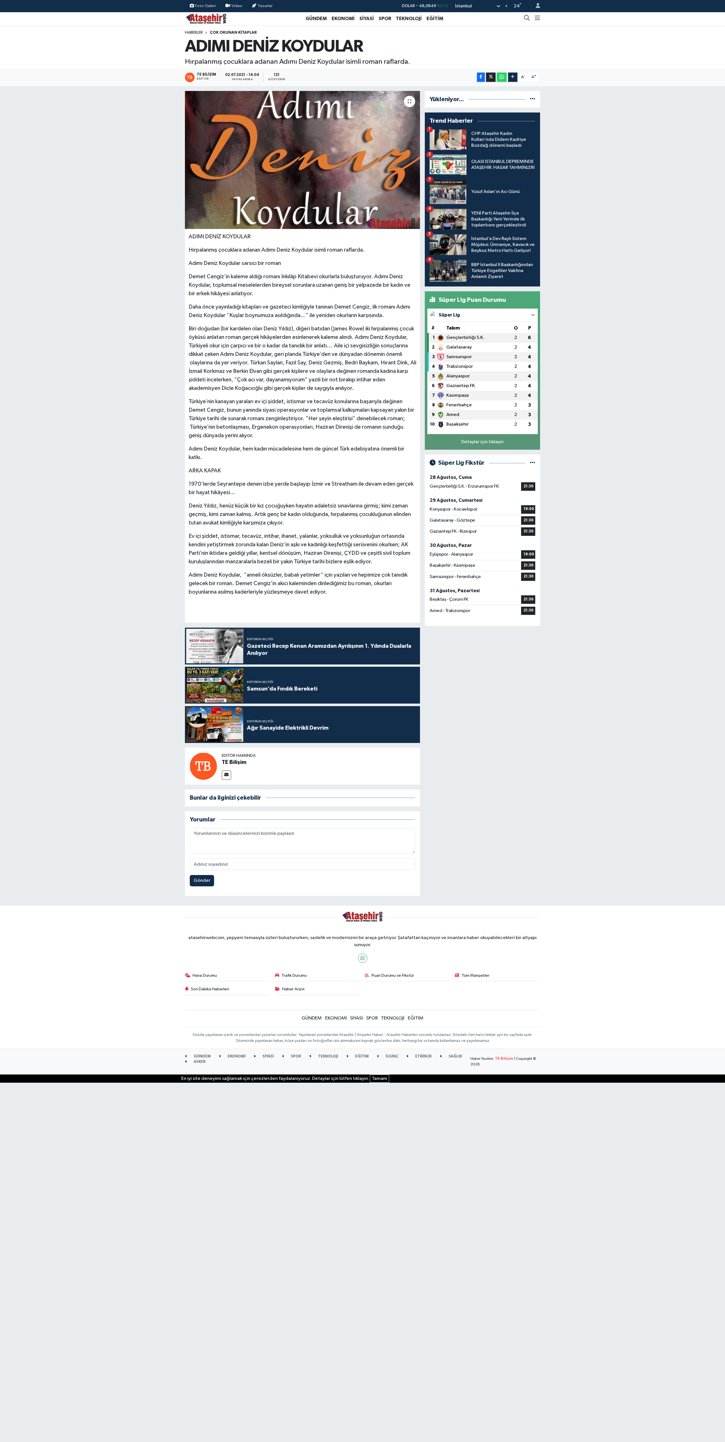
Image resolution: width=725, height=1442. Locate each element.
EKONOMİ (343, 18)
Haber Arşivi (293, 989)
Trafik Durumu (294, 975)
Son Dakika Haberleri (210, 989)
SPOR (385, 18)
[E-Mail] (226, 775)
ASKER (199, 1062)
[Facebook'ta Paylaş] (481, 77)
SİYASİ (366, 18)
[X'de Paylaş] (491, 77)
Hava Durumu (205, 975)
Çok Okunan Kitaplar (233, 33)
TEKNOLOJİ (409, 18)
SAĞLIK (455, 1056)
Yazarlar (265, 6)
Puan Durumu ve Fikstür (393, 975)
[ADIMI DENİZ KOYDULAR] (302, 160)
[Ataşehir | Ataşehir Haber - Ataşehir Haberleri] (206, 18)
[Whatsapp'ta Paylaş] (502, 77)
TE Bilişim (234, 762)
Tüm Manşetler (475, 975)
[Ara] (527, 18)
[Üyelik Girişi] (535, 6)
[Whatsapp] (362, 958)
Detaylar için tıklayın (482, 441)
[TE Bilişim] (203, 766)
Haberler (194, 33)
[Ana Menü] (537, 18)
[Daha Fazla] (512, 77)
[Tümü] (532, 99)
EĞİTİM (435, 18)
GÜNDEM (316, 18)
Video (236, 6)
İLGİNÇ (391, 1056)
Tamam (379, 1078)
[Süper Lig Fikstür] (532, 462)
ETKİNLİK (423, 1056)
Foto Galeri (205, 6)
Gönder (202, 880)
